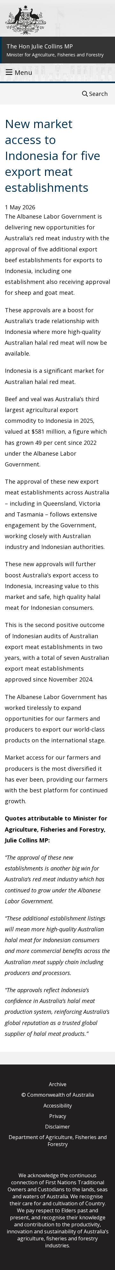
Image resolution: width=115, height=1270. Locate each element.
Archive (57, 1084)
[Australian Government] (25, 20)
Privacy (57, 1116)
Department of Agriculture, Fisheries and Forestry (58, 1141)
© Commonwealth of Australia (57, 1094)
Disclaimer (57, 1126)
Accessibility (57, 1105)
